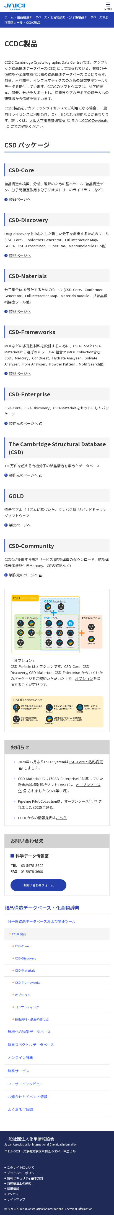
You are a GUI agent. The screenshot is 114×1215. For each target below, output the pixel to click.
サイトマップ (16, 1199)
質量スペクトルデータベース (31, 1044)
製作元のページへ (23, 423)
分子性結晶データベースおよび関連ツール (42, 921)
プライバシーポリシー (22, 1173)
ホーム (9, 17)
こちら (61, 817)
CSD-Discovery (25, 958)
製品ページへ (20, 199)
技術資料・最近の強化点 (31, 1019)
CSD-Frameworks (27, 982)
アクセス (13, 1194)
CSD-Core (22, 946)
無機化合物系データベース (29, 1031)
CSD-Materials (25, 970)
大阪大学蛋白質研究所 (47, 120)
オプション (84, 678)
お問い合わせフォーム (38, 885)
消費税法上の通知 (19, 1183)
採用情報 (13, 1188)
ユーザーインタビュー (26, 1083)
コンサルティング (27, 1007)
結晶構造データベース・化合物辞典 (41, 17)
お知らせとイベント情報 (27, 1096)
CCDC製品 (19, 934)
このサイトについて (20, 1167)
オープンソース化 (78, 801)
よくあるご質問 (20, 1109)
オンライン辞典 (20, 1057)
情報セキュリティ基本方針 (25, 1178)
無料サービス (18, 1070)
